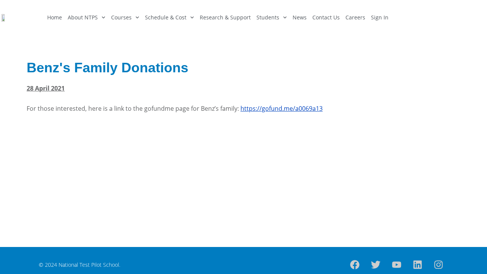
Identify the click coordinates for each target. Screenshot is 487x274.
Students (267, 17)
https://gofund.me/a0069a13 (281, 108)
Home (54, 17)
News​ (300, 17)
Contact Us (326, 17)
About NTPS (83, 17)
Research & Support (225, 17)
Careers (355, 17)
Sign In (379, 17)
